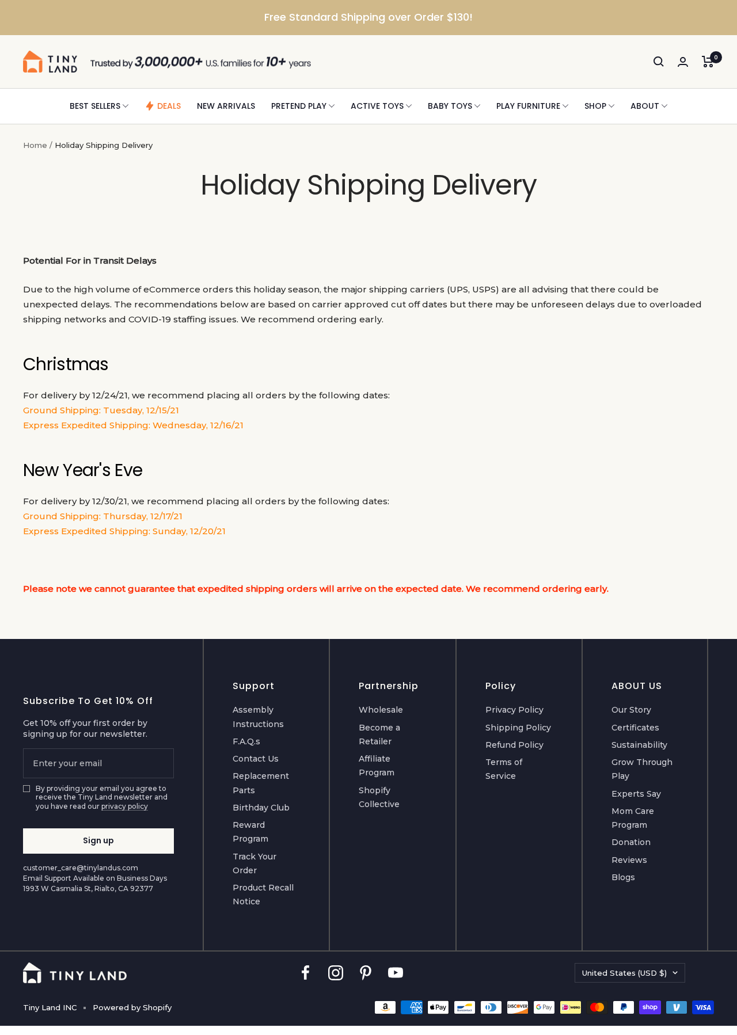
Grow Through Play (642, 769)
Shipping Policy (518, 727)
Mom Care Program (632, 818)
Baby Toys (450, 106)
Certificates (635, 727)
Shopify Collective (379, 797)
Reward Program (250, 832)
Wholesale (381, 710)
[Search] (659, 61)
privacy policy (124, 806)
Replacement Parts (261, 783)
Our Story (631, 710)
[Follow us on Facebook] (306, 973)
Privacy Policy (514, 710)
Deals (169, 106)
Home (35, 145)
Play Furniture (528, 106)
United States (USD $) (624, 972)
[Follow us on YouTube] (396, 973)
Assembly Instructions (258, 717)
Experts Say (636, 794)
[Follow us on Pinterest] (366, 973)
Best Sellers (95, 106)
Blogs (623, 877)
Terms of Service (503, 769)
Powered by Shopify (132, 1007)
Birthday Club (261, 807)
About (644, 106)
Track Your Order (254, 863)
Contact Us (256, 759)
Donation (631, 842)
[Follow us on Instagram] (336, 973)
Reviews (629, 860)
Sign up (98, 840)
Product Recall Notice (263, 894)
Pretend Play (298, 106)
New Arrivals (226, 106)
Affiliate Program (376, 766)
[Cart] (708, 61)
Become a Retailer (379, 734)
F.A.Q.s (246, 741)
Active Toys (377, 106)
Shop (595, 106)
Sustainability (639, 745)
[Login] (683, 62)
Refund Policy (514, 745)
